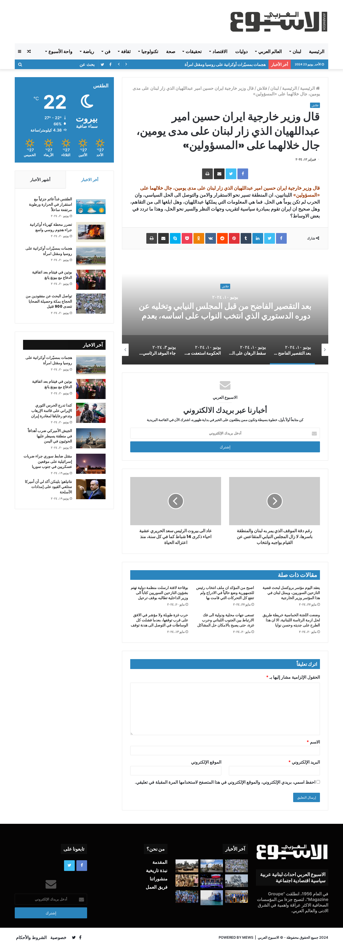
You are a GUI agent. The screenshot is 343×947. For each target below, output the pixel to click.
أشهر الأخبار (40, 179)
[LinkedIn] (257, 238)
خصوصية (58, 937)
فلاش (262, 88)
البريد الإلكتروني (304, 762)
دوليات (241, 51)
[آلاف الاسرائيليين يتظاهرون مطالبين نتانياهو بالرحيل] (187, 896)
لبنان (297, 51)
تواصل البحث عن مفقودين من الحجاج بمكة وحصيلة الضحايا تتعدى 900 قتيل (49, 301)
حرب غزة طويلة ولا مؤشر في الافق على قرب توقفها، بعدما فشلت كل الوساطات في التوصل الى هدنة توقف (159, 620)
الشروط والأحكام (31, 937)
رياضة (88, 51)
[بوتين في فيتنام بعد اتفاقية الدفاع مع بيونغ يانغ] (91, 280)
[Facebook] (242, 173)
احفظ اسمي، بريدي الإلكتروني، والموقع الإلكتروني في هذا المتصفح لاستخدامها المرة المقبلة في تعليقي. (225, 782)
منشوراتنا (158, 878)
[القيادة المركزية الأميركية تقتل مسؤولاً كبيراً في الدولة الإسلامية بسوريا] (211, 865)
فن (107, 51)
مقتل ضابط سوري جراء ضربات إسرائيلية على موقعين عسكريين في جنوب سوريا (48, 461)
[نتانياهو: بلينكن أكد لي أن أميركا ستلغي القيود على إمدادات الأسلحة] (91, 489)
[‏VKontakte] (210, 238)
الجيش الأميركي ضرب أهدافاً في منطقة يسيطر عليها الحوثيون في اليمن (50, 436)
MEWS (247, 937)
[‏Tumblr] (246, 238)
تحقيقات (194, 51)
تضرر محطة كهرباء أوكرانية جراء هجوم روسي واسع (51, 227)
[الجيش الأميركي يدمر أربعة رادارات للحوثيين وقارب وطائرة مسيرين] (211, 897)
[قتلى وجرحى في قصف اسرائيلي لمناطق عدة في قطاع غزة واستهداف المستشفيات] (236, 880)
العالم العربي (270, 51)
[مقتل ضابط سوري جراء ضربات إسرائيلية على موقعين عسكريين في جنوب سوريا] (91, 464)
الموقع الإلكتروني (206, 762)
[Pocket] (187, 238)
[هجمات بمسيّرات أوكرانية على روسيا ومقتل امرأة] (91, 256)
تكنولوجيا (149, 51)
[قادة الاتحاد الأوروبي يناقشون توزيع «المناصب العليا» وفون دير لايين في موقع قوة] (236, 896)
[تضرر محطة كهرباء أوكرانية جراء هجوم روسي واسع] (91, 232)
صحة (170, 51)
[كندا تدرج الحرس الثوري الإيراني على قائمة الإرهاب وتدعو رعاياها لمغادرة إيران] (91, 413)
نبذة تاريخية (156, 870)
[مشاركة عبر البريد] (219, 173)
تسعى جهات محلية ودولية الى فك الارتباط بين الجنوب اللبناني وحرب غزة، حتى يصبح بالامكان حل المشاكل (225, 620)
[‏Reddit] (222, 238)
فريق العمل (156, 887)
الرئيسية (317, 51)
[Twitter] (231, 173)
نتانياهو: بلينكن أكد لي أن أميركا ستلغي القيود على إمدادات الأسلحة (48, 487)
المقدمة (159, 862)
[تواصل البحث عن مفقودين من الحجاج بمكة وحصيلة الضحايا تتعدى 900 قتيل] (91, 304)
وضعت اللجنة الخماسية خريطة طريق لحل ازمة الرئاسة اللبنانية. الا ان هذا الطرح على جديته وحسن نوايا (291, 620)
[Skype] (175, 238)
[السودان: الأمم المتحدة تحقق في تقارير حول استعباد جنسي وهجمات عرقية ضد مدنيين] (187, 880)
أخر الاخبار (89, 179)
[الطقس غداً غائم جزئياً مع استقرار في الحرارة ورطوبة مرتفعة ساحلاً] (91, 207)
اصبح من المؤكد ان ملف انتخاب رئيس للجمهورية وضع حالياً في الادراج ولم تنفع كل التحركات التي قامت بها (225, 592)
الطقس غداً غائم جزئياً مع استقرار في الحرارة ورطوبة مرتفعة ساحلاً (50, 204)
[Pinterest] (234, 238)
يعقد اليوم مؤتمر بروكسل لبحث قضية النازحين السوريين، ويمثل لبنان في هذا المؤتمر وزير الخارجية (291, 592)
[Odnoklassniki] (198, 238)
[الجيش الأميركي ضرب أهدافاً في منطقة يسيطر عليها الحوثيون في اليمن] (91, 438)
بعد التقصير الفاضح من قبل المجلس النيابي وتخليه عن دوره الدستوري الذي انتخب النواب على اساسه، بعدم (225, 310)
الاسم (313, 742)
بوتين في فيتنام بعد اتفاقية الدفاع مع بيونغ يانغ (52, 274)
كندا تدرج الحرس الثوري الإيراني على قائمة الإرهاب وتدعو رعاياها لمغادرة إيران (51, 410)
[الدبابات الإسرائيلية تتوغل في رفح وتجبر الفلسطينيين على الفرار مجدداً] (187, 865)
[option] (225, 310)
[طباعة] (207, 173)
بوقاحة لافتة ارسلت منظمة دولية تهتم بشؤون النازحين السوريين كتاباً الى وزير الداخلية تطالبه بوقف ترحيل (159, 592)
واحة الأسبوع (60, 51)
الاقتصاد (220, 51)
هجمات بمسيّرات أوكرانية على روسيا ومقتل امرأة (225, 64)
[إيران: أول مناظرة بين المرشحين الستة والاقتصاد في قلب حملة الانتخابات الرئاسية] (211, 881)
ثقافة (126, 51)
